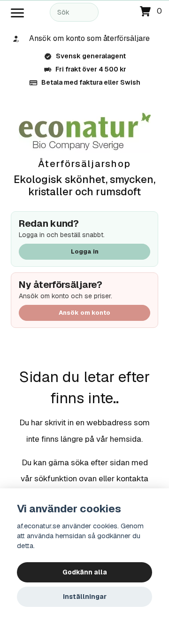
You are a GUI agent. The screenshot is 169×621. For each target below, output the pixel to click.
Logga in (85, 251)
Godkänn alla (84, 572)
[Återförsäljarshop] (85, 132)
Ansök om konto (84, 313)
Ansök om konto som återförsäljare (89, 38)
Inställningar (85, 596)
